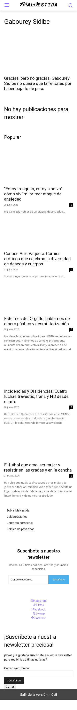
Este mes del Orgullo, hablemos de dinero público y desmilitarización (37, 321)
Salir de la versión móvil (38, 694)
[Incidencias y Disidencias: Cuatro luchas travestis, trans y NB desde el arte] (38, 368)
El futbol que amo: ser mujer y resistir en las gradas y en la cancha (38, 467)
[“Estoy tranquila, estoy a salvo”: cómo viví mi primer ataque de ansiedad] (38, 166)
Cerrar (10, 686)
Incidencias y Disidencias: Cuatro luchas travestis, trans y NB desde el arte (36, 396)
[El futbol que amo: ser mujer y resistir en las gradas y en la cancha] (38, 442)
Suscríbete (58, 579)
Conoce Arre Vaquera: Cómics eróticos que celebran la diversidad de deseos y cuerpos (37, 258)
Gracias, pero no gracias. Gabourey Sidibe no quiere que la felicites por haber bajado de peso (37, 83)
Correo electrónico (16, 668)
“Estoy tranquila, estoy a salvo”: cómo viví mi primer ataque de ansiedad (33, 194)
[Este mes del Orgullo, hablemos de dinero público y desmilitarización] (38, 296)
